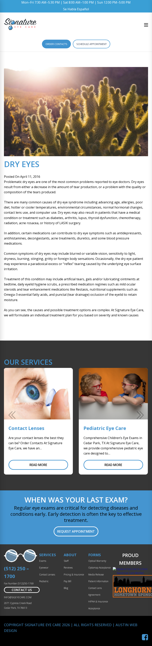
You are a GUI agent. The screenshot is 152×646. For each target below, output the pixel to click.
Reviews (68, 567)
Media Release (96, 574)
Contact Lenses (26, 428)
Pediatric (43, 581)
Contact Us (22, 590)
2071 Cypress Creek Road (18, 603)
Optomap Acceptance (99, 567)
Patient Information (98, 581)
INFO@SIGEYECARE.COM (17, 597)
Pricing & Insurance (74, 574)
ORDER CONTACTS (56, 44)
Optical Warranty (97, 561)
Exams (42, 561)
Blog (66, 588)
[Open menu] (146, 25)
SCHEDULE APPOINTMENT (91, 44)
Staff (66, 561)
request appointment (76, 531)
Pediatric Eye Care (105, 428)
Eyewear (43, 567)
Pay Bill (67, 581)
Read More (38, 465)
